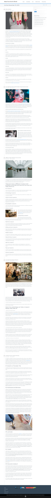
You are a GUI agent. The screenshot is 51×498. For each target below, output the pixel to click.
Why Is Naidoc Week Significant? (39, 22)
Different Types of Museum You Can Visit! (13, 157)
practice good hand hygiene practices (21, 139)
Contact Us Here (37, 1)
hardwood (20, 433)
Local (32, 1)
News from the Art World (10, 1)
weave (8, 460)
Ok (25, 496)
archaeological (21, 212)
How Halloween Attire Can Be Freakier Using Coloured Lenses (16, 86)
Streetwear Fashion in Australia (39, 20)
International (28, 1)
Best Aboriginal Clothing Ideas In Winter (40, 19)
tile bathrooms (28, 360)
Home (23, 1)
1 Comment (12, 10)
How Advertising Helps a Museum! (11, 259)
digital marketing (15, 313)
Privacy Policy (44, 1)
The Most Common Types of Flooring (12, 355)
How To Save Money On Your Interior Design (40, 17)
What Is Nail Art (8, 9)
